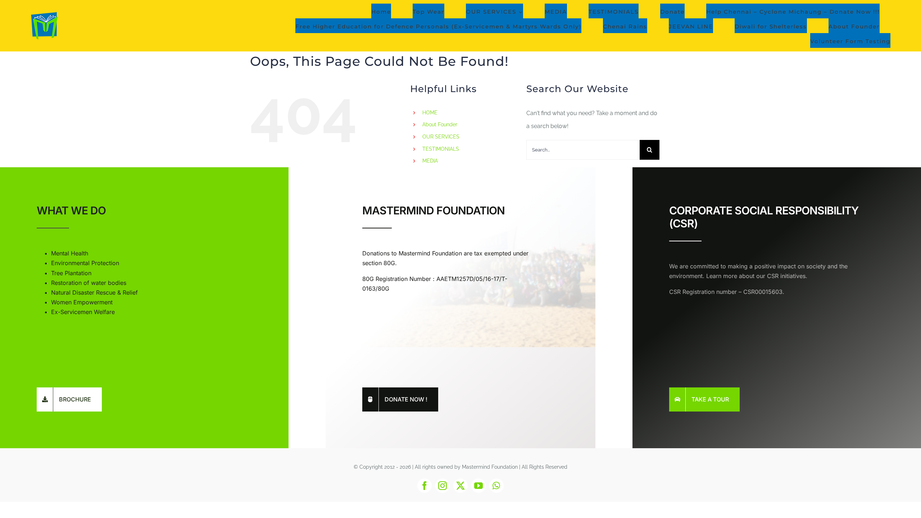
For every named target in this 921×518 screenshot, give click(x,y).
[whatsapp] (496, 485)
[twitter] (460, 485)
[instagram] (442, 485)
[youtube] (478, 485)
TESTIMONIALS (440, 149)
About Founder (439, 124)
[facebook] (424, 485)
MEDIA (430, 161)
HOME (429, 112)
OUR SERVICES (440, 137)
